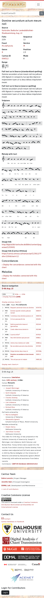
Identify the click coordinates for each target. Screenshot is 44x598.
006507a (38, 316)
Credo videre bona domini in (19, 329)
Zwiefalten (16, 377)
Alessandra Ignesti (13, 419)
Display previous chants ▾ (11, 302)
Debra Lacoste (7, 478)
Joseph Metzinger (12, 388)
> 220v (22, 294)
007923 (38, 334)
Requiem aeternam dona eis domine (22, 307)
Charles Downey (11, 398)
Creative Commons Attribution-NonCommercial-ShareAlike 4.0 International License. (19, 504)
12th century (11, 380)
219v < (17, 294)
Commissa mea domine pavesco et (21, 316)
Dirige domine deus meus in (19, 351)
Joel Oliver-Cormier (13, 432)
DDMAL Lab (5, 486)
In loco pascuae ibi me (17, 319)
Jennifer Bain (6, 482)
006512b (39, 359)
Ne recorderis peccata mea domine (21, 346)
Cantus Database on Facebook (12, 522)
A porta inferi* (15, 334)
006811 (38, 338)
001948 (38, 329)
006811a (38, 343)
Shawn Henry (10, 427)
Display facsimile (11, 297)
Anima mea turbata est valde (19, 343)
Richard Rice (10, 407)
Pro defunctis (7, 46)
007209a (38, 351)
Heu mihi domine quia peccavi (19, 338)
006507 (38, 311)
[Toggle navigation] (38, 4)
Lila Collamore (11, 402)
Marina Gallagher (12, 415)
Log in (5, 592)
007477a (38, 307)
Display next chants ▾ (10, 364)
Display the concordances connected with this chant (21, 266)
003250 (38, 319)
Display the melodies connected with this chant (19, 277)
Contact (7, 519)
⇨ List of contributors (9, 489)
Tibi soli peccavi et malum (18, 359)
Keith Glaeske (11, 393)
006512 (5, 58)
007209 (38, 346)
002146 (38, 324)
